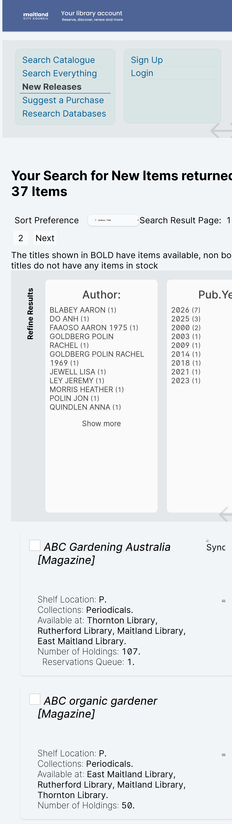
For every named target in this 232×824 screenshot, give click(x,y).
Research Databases (64, 113)
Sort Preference (47, 220)
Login (142, 73)
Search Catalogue (58, 60)
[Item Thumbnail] (215, 547)
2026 (180, 309)
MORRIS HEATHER (81, 389)
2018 (180, 362)
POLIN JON (69, 398)
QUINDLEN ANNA (80, 407)
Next (45, 238)
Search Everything (59, 73)
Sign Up (147, 60)
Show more (101, 423)
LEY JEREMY (72, 380)
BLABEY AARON (78, 309)
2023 (180, 380)
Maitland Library (150, 630)
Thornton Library (121, 620)
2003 (180, 336)
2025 (180, 318)
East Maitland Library (80, 641)
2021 (180, 371)
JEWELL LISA (72, 371)
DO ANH (64, 318)
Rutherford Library (74, 630)
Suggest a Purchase (63, 100)
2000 (180, 327)
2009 (180, 345)
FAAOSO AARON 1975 (89, 327)
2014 (180, 354)
